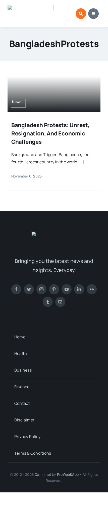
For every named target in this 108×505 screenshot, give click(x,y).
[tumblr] (48, 302)
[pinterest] (54, 289)
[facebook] (16, 289)
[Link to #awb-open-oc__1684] (93, 13)
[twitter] (29, 289)
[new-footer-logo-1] (30, 7)
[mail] (60, 302)
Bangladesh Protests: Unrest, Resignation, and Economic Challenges (50, 133)
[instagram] (41, 289)
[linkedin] (79, 289)
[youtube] (67, 289)
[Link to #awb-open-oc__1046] (81, 13)
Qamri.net (43, 474)
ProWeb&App (68, 474)
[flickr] (92, 289)
